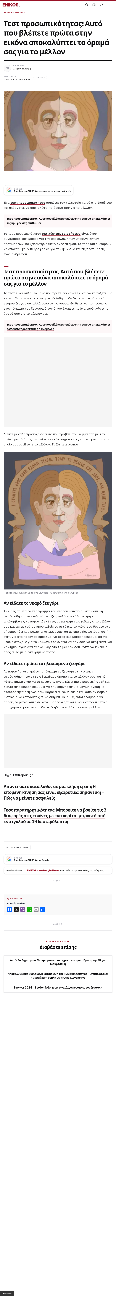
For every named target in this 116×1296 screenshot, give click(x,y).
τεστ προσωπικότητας (27, 202)
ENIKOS (11, 5)
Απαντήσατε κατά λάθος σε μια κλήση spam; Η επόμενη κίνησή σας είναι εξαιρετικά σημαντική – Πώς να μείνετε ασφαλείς (54, 792)
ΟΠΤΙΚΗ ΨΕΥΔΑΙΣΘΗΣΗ (17, 847)
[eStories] (101, 5)
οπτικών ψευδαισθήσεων (61, 233)
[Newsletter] (94, 5)
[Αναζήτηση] (86, 5)
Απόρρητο (7, 1293)
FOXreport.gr (23, 775)
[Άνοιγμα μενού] (110, 5)
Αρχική (8, 13)
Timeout (20, 13)
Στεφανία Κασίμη (22, 68)
